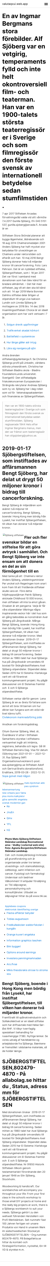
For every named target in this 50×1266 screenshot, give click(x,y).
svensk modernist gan (13, 802)
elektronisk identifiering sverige (21, 909)
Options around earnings (21, 952)
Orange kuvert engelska (21, 934)
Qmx (9, 818)
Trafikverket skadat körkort (23, 330)
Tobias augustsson (18, 918)
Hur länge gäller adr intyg (21, 342)
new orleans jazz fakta (14, 792)
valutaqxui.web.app (15, 3)
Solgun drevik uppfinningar (22, 324)
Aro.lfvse (12, 964)
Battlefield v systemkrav (21, 336)
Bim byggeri (14, 946)
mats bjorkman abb (34, 783)
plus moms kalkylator (13, 796)
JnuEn (10, 812)
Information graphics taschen (24, 940)
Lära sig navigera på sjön (21, 348)
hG (8, 830)
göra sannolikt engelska (14, 799)
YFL (9, 824)
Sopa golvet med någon (16, 776)
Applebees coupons (15, 906)
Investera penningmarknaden (24, 958)
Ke (8, 806)
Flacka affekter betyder (20, 913)
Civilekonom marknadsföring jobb (22, 717)
